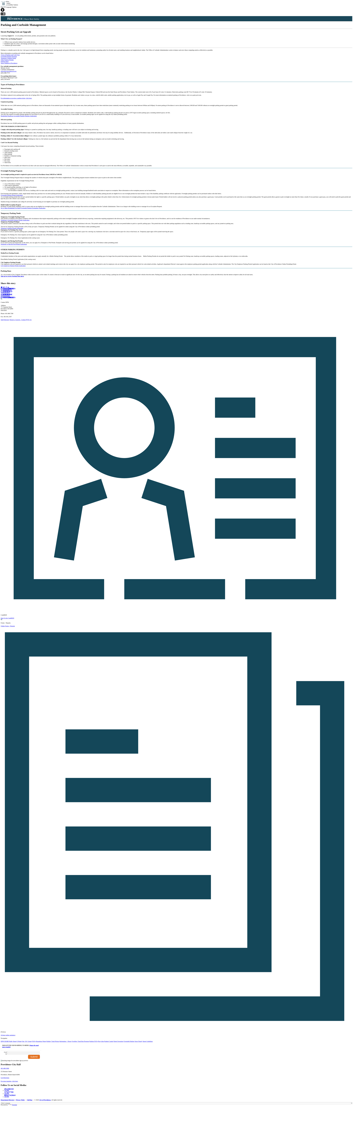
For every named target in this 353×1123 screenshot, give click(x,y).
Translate (14, 1105)
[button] (3, 3)
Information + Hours (65, 1041)
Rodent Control (108, 1041)
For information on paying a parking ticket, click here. (16, 98)
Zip (6, 1054)
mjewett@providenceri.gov (9, 71)
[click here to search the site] (345, 4)
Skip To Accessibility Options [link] (9, 5)
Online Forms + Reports (8, 626)
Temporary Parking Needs (8, 58)
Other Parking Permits (7, 60)
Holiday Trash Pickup (52, 1041)
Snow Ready (138, 1041)
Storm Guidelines (148, 1041)
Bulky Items (12, 1041)
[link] (176, 10)
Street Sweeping (118, 1041)
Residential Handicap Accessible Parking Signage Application (19, 116)
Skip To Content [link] (5, 3)
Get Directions (5, 1078)
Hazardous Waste (41, 1041)
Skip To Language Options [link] (8, 7)
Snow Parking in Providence (9, 63)
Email (5, 1052)
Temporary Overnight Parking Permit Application (15, 220)
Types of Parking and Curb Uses (10, 55)
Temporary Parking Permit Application (12, 228)
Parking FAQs (93, 1041)
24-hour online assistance (8, 1035)
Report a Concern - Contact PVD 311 (21, 320)
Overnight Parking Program (9, 56)
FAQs (33, 1041)
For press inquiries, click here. (9, 1081)
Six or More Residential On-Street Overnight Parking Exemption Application (23, 208)
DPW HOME (5, 1041)
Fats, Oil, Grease (27, 1041)
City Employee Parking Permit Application (13, 266)
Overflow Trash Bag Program (80, 1041)
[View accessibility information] (349, 4)
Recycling (101, 1041)
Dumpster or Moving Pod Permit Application (14, 244)
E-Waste (19, 1041)
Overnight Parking (129, 1041)
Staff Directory (5, 320)
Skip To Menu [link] (5, 1)
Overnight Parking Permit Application (12, 195)
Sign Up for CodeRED (7, 618)
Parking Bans (5, 61)
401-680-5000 (5, 1068)
